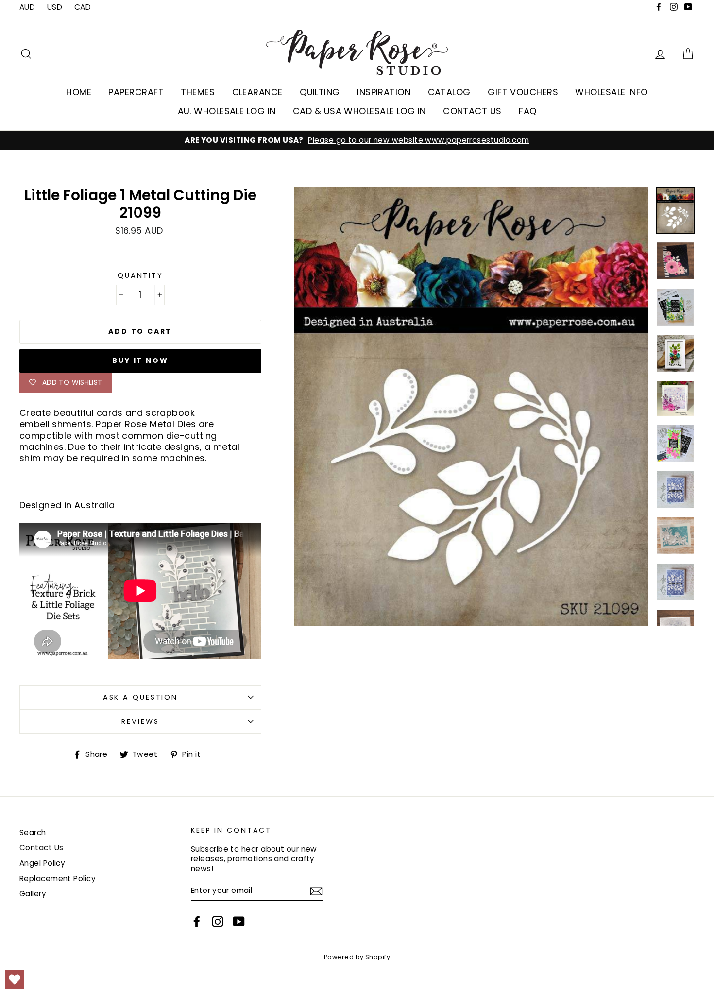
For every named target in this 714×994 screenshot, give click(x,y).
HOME (78, 92)
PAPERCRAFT (136, 92)
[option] (357, 140)
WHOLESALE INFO (611, 92)
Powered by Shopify (357, 957)
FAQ (527, 111)
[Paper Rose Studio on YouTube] (239, 921)
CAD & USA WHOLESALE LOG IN (359, 111)
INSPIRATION (383, 92)
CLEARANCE (257, 92)
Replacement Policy (57, 879)
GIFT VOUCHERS (523, 92)
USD (54, 7)
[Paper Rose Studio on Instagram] (217, 921)
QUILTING (320, 92)
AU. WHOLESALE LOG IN (227, 111)
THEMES (198, 92)
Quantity (140, 275)
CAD (82, 7)
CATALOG (449, 92)
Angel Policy (42, 863)
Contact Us (41, 847)
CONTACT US (472, 111)
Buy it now (140, 360)
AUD (27, 7)
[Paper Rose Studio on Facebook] (197, 921)
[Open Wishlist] (14, 979)
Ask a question (140, 697)
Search (32, 832)
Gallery (32, 894)
